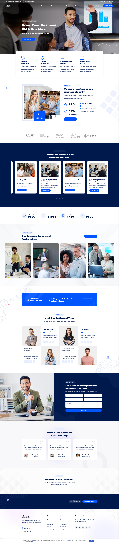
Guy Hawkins (85, 329)
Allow (91, 540)
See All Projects (90, 236)
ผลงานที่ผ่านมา (51, 6)
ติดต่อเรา (75, 6)
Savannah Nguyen (48, 329)
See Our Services (27, 39)
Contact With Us (69, 119)
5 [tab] (62, 198)
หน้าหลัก (29, 6)
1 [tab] (115, 27)
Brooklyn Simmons (68, 349)
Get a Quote (109, 5)
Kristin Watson (28, 349)
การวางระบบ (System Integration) (24, 180)
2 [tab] (115, 29)
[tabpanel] (59, 27)
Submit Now (83, 410)
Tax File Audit (94, 180)
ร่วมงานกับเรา (69, 6)
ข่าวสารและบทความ (60, 6)
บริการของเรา (43, 6)
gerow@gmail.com (30, 1)
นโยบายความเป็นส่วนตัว (67, 540)
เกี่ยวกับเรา (35, 6)
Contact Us (86, 300)
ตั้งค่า (33, 541)
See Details (18, 190)
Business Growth (47, 180)
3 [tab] (59, 198)
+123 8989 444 (102, 1)
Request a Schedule (89, 501)
